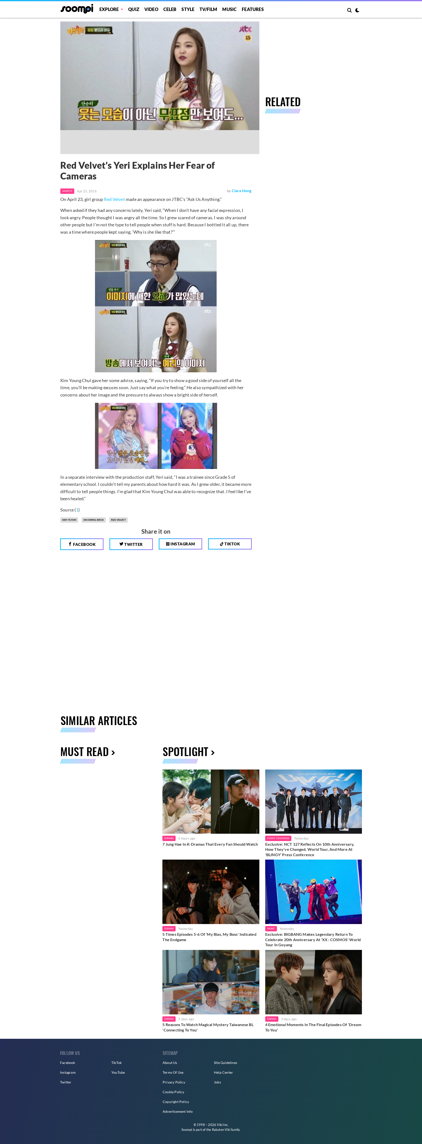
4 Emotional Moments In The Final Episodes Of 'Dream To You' (313, 1027)
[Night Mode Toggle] (357, 10)
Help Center (223, 1072)
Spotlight (185, 751)
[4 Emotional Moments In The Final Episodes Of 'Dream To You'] (313, 982)
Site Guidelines (225, 1063)
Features (253, 9)
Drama (169, 838)
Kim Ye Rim (69, 519)
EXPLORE (109, 9)
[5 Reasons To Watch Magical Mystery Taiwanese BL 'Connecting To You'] (210, 982)
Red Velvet (114, 199)
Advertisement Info (178, 1111)
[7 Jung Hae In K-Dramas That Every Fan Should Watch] (210, 802)
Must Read (84, 751)
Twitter (133, 544)
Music (229, 9)
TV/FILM (208, 9)
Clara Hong (242, 190)
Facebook (84, 544)
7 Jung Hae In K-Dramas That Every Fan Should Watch (210, 844)
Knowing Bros (94, 519)
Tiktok (232, 543)
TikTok (116, 1063)
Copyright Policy (176, 1102)
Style (187, 9)
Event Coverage (278, 838)
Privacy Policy (174, 1082)
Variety (67, 190)
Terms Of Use (173, 1072)
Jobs (217, 1082)
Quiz (133, 9)
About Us (170, 1063)
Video (151, 9)
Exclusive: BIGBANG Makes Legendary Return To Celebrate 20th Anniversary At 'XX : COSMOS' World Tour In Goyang (313, 939)
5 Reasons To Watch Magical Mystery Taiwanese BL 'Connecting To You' (207, 1027)
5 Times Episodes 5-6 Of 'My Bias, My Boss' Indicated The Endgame (209, 937)
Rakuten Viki (221, 1130)
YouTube (118, 1072)
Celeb (170, 9)
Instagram (182, 543)
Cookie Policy (173, 1092)
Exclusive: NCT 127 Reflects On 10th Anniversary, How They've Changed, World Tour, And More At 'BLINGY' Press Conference (310, 849)
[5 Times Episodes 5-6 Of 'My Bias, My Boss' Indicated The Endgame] (210, 892)
